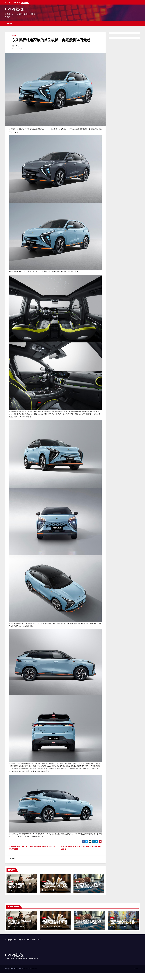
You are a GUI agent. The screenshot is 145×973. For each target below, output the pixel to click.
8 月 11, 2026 (116, 926)
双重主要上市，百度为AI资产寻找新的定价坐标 (87, 885)
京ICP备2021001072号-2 (32, 940)
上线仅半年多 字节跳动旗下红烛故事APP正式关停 (54, 885)
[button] (138, 23)
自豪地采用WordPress (11, 969)
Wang (17, 46)
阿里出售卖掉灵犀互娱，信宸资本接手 (20, 885)
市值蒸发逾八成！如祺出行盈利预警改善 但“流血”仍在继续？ (122, 923)
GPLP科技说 (14, 9)
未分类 (13, 35)
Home (9, 23)
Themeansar (33, 969)
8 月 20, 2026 (14, 926)
